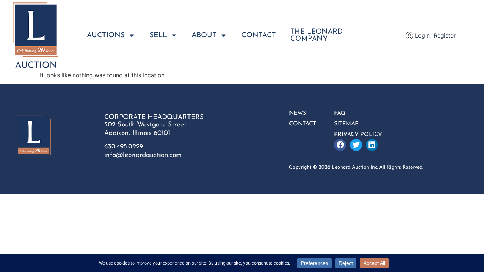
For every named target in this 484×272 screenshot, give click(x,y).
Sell (158, 35)
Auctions (106, 35)
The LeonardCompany (316, 35)
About (204, 35)
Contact (258, 35)
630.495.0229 (123, 146)
